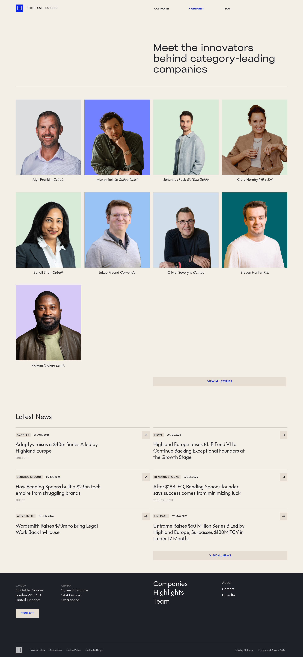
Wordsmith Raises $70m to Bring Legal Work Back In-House (61, 511)
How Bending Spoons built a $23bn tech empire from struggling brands (69, 472)
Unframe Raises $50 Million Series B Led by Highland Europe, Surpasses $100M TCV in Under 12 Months (218, 513)
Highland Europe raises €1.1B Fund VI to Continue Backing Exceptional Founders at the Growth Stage (218, 432)
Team (226, 8)
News (158, 434)
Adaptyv (23, 434)
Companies (161, 8)
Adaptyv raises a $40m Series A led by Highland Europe (58, 430)
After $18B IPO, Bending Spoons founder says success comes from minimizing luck (214, 472)
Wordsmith (26, 516)
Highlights (196, 8)
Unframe (161, 516)
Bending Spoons (29, 476)
